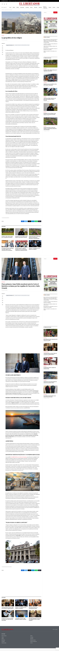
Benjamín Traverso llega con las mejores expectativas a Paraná (21, 237)
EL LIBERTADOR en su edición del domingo (19, 457)
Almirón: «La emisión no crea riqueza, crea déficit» (34, 249)
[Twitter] (2, 48)
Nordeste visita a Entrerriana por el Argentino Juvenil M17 (7, 237)
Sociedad (27, 7)
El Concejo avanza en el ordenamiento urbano (33, 608)
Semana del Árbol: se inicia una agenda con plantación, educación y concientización (34, 237)
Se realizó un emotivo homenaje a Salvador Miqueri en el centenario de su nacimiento (8, 249)
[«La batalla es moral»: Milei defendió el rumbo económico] (21, 613)
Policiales (35, 7)
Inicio (10, 7)
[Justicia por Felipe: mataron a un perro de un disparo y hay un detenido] (50, 92)
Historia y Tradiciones (45, 7)
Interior (31, 7)
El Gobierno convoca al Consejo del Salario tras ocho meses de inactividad (7, 619)
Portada (3, 9)
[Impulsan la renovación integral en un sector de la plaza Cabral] (50, 375)
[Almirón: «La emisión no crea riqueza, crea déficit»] (35, 243)
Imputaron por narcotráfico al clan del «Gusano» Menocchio (50, 85)
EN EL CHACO (47, 37)
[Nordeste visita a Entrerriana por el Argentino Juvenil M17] (8, 231)
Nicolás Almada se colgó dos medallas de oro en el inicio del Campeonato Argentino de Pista (21, 249)
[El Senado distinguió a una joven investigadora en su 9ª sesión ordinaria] (35, 613)
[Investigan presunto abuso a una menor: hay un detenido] (50, 389)
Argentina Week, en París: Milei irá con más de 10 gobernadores (8, 608)
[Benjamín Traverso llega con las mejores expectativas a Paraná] (21, 231)
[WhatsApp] (2, 54)
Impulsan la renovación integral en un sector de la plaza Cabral (50, 382)
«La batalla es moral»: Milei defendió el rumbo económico (20, 619)
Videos (14, 7)
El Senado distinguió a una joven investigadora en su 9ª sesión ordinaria (35, 619)
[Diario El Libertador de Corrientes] (29, 4)
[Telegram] (2, 52)
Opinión (50, 7)
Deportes (40, 7)
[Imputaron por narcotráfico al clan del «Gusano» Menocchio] (50, 78)
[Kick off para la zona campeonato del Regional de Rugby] (50, 333)
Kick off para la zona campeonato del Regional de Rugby (50, 340)
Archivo (54, 7)
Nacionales (22, 7)
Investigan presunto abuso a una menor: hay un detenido (50, 396)
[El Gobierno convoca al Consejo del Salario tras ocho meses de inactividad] (8, 613)
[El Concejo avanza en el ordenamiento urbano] (35, 602)
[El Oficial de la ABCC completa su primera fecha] (50, 361)
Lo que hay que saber (5, 217)
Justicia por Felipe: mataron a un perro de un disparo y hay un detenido (50, 99)
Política (17, 7)
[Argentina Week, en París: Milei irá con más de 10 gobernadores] (8, 602)
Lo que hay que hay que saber (6, 566)
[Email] (2, 50)
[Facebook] (2, 46)
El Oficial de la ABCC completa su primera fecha (50, 368)
